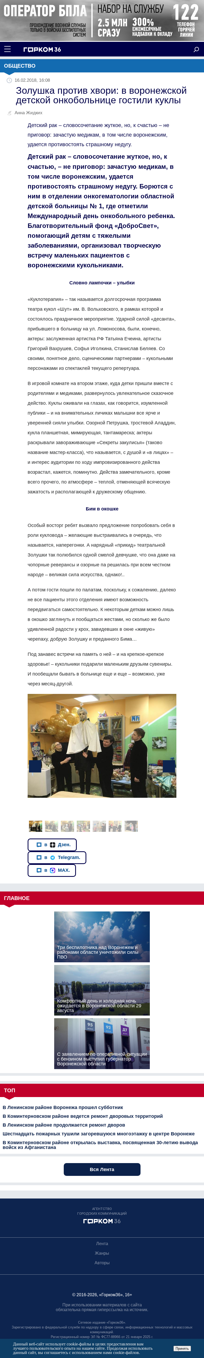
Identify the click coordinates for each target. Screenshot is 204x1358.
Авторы (102, 1263)
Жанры (102, 1253)
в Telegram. (62, 857)
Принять (182, 1349)
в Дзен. (57, 844)
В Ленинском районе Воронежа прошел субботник (63, 1107)
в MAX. (57, 870)
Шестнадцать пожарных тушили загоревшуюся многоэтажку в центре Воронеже (99, 1133)
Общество (20, 66)
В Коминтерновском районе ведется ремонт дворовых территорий (83, 1116)
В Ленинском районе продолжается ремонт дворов (64, 1125)
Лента (102, 1243)
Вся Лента (102, 1169)
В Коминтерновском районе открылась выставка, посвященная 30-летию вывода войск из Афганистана (100, 1145)
